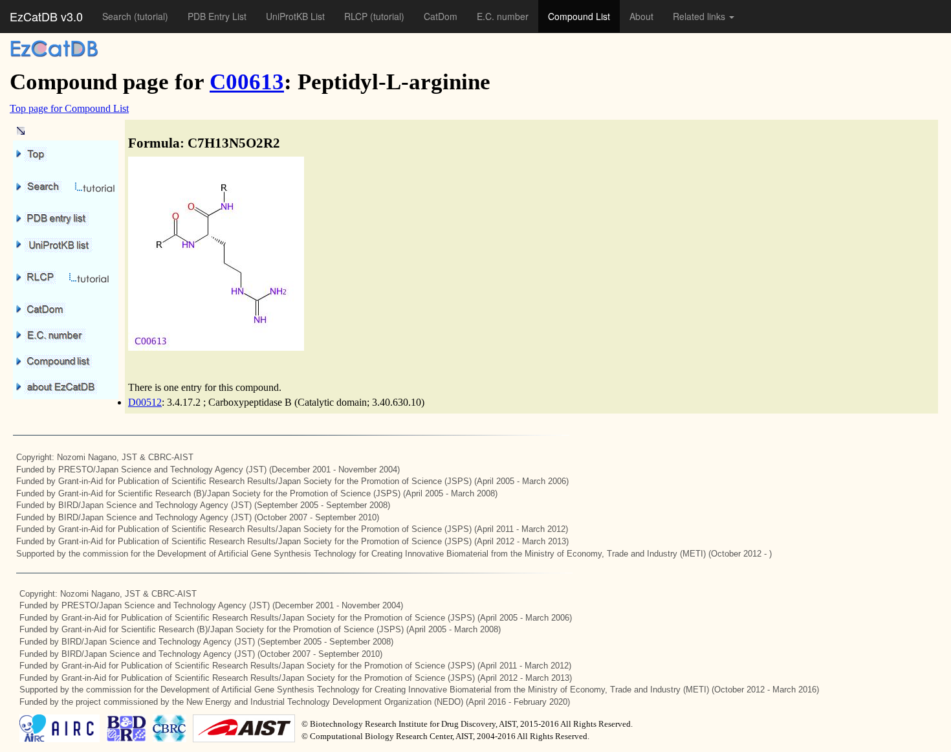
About (641, 16)
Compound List (579, 16)
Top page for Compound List (69, 108)
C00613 (247, 81)
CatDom (440, 16)
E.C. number (503, 16)
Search (118, 16)
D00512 (145, 402)
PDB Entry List (217, 16)
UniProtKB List (295, 16)
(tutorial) (151, 16)
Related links (700, 16)
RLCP (357, 16)
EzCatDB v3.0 (46, 16)
